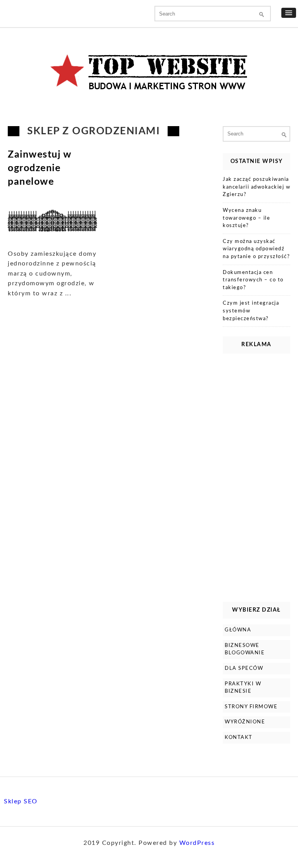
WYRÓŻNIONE (245, 722)
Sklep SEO (21, 801)
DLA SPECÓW (244, 668)
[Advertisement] (256, 475)
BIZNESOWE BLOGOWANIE (245, 649)
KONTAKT (239, 737)
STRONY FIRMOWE (251, 706)
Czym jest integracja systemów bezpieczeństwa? (251, 311)
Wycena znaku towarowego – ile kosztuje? (246, 218)
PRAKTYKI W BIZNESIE (243, 687)
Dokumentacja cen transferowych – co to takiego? (253, 280)
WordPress (197, 843)
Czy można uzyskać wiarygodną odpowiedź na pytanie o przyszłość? (256, 249)
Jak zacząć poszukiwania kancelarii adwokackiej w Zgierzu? (256, 187)
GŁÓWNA (238, 630)
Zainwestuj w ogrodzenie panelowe (39, 168)
